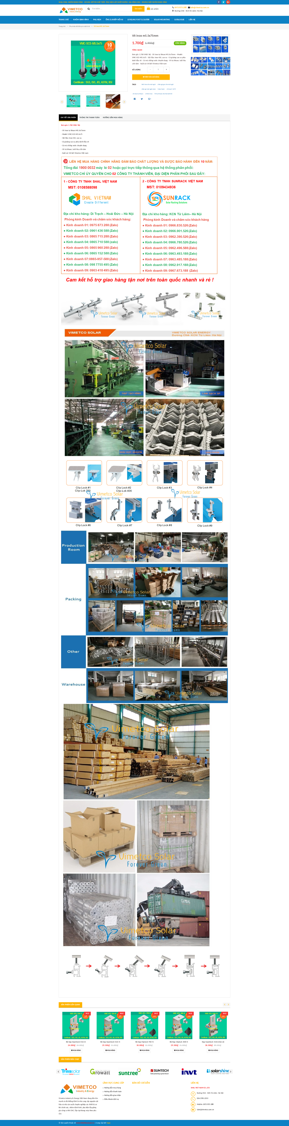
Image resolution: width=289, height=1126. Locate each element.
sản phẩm (155, 9)
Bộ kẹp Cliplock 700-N (76, 1042)
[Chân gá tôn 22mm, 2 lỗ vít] (213, 1025)
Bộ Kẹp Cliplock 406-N (110, 1042)
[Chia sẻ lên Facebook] (135, 99)
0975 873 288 (180, 8)
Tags (134, 84)
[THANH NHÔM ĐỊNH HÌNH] (210, 44)
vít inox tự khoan (138, 94)
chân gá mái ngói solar (149, 89)
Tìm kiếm (138, 9)
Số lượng (136, 70)
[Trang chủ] (71, 10)
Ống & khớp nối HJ (114, 20)
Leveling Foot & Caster (138, 20)
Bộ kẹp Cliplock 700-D (179, 1042)
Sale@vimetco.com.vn (199, 8)
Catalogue (179, 20)
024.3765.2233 (202, 1098)
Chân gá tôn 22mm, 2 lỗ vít (213, 1042)
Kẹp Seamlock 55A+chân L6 (144, 1042)
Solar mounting (162, 20)
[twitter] (223, 2)
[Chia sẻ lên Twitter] (142, 99)
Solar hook (161, 89)
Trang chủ (64, 20)
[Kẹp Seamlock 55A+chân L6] (144, 1025)
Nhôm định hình (81, 20)
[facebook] (219, 2)
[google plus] (228, 2)
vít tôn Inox (148, 94)
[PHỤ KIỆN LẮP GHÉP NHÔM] (210, 66)
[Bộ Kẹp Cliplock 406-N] (110, 1025)
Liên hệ (192, 20)
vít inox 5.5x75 (171, 89)
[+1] (150, 99)
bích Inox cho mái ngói (149, 84)
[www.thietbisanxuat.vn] (78, 1089)
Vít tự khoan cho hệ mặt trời (163, 94)
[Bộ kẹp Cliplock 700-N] (76, 1025)
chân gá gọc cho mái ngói (165, 84)
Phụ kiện (97, 20)
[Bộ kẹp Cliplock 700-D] (179, 1025)
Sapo (108, 1123)
